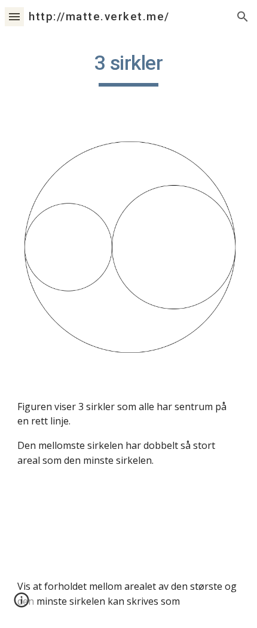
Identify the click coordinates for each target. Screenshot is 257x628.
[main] (129, 68)
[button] (14, 16)
